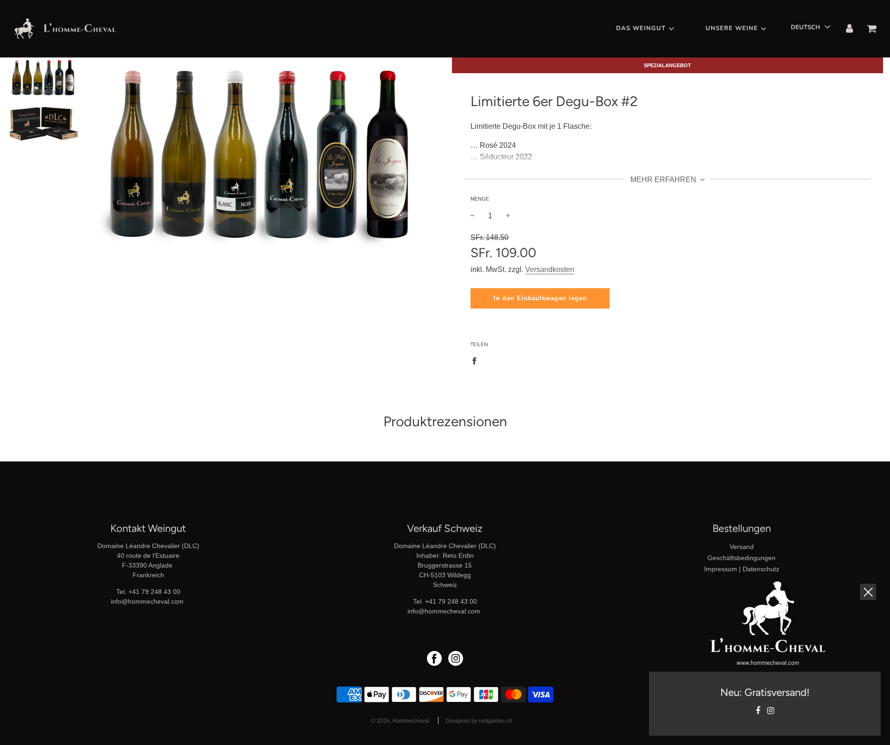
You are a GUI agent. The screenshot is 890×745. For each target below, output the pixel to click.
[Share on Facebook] (476, 360)
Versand (742, 546)
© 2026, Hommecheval (400, 721)
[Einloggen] (849, 28)
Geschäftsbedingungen (741, 558)
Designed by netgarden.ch (478, 721)
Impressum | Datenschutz (741, 569)
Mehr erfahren (664, 179)
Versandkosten (549, 269)
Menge (479, 199)
